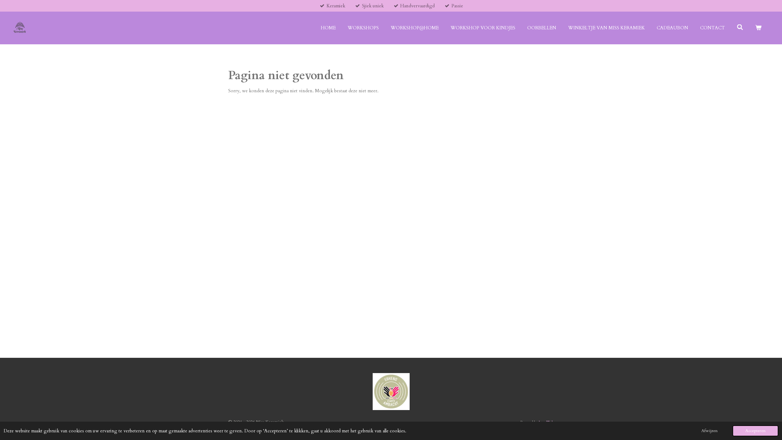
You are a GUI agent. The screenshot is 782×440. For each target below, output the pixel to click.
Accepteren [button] (755, 431)
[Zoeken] (740, 27)
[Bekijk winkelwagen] (758, 28)
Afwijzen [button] (709, 431)
